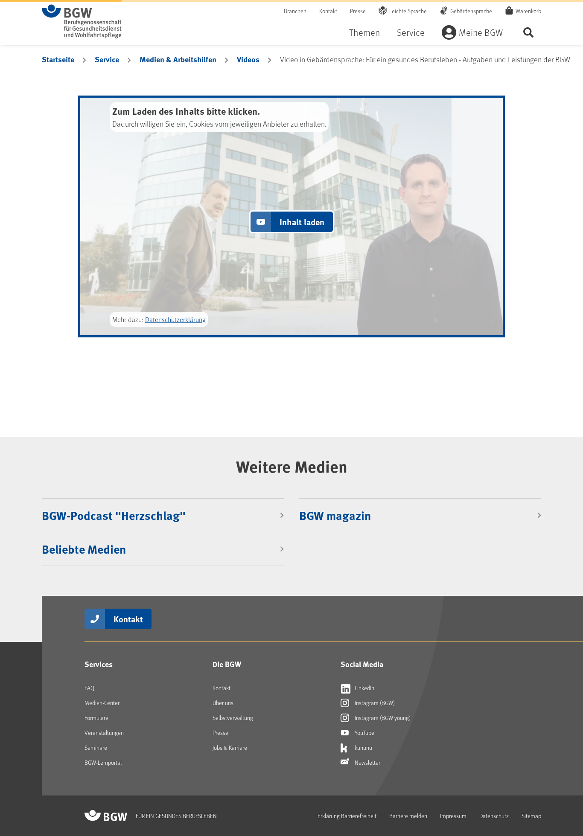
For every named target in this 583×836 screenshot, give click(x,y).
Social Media (362, 664)
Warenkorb (528, 11)
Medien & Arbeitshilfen (178, 59)
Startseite (58, 59)
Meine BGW (481, 32)
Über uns (223, 703)
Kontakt (328, 11)
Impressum (453, 816)
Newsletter (366, 762)
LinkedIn (363, 688)
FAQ (89, 688)
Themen (364, 32)
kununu (362, 747)
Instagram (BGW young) (382, 718)
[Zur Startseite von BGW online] (82, 21)
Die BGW (227, 664)
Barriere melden (408, 816)
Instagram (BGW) (374, 703)
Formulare (96, 718)
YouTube (363, 733)
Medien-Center (102, 703)
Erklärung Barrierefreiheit (347, 816)
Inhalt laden (302, 221)
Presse (358, 11)
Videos (248, 59)
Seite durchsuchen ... (528, 32)
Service (411, 32)
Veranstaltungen (104, 733)
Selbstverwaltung (233, 718)
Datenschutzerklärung (175, 319)
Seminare (96, 747)
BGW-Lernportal (103, 762)
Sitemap (531, 816)
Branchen (295, 11)
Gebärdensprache (471, 11)
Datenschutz (494, 816)
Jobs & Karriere (230, 747)
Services (99, 664)
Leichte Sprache (408, 11)
